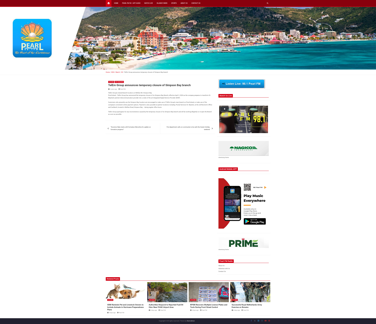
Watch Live (148, 3)
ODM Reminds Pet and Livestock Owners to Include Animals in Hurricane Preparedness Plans (125, 307)
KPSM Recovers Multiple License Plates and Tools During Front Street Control (208, 306)
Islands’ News (162, 3)
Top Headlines (119, 82)
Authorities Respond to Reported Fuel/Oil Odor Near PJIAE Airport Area (166, 306)
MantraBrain (191, 321)
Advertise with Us (224, 268)
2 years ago (113, 89)
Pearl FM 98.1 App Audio (131, 3)
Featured (111, 82)
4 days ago (112, 312)
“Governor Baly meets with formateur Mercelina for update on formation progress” (131, 128)
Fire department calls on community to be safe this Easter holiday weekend (188, 128)
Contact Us (195, 3)
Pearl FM (123, 89)
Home (116, 3)
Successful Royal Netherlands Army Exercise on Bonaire (247, 306)
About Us (184, 3)
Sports (174, 3)
